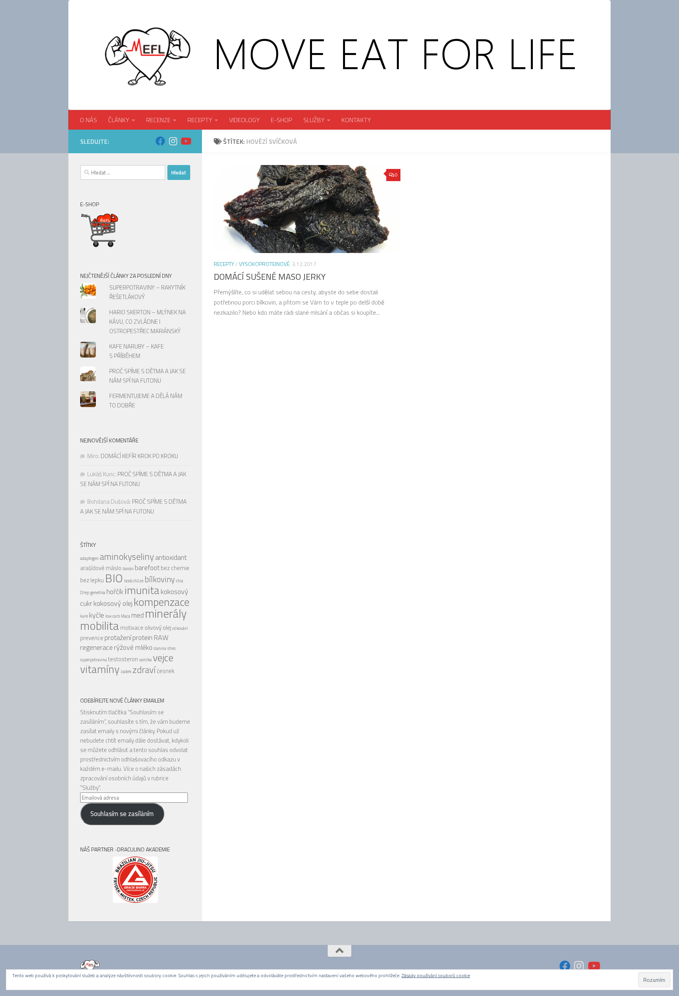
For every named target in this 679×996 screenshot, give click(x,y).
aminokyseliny (127, 556)
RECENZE (158, 120)
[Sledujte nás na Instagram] (173, 141)
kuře (84, 616)
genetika (97, 592)
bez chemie (175, 567)
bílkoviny (160, 579)
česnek (165, 670)
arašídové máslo (100, 567)
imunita (142, 590)
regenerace (96, 647)
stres (171, 648)
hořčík (114, 591)
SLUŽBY (314, 120)
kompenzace (161, 602)
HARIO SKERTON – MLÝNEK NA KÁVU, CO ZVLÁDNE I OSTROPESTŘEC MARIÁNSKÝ (147, 322)
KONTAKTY (356, 120)
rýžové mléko (133, 647)
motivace (131, 627)
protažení (118, 637)
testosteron (123, 659)
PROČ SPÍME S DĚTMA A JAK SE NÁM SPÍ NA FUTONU (147, 376)
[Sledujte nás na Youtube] (185, 141)
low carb (112, 616)
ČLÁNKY (118, 120)
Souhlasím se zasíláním (122, 814)
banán (128, 568)
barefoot (147, 567)
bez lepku (92, 580)
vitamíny (99, 669)
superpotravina (93, 660)
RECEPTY (199, 120)
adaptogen (89, 558)
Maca (125, 616)
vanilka (145, 660)
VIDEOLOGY (244, 120)
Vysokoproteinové (264, 264)
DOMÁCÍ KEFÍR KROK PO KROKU (139, 455)
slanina (160, 648)
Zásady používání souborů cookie (436, 975)
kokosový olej (113, 603)
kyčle (96, 615)
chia (179, 581)
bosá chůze (133, 581)
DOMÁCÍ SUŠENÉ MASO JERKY (270, 276)
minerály (166, 613)
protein (142, 637)
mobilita (99, 625)
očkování (180, 628)
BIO (114, 578)
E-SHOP (281, 120)
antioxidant (171, 557)
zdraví (144, 670)
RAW (161, 637)
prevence (91, 637)
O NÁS (88, 120)
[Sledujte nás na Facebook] (160, 141)
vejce (163, 657)
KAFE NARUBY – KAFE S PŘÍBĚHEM (136, 351)
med (137, 615)
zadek (126, 671)
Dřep (84, 592)
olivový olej (158, 627)
